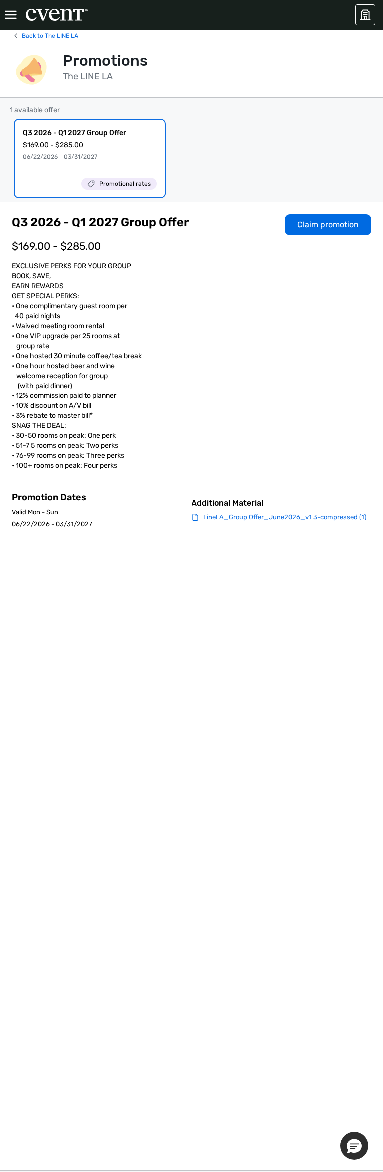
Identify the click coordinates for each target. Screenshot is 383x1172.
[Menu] (11, 15)
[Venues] (365, 14)
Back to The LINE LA (50, 35)
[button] (354, 1146)
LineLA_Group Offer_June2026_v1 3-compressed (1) (284, 517)
